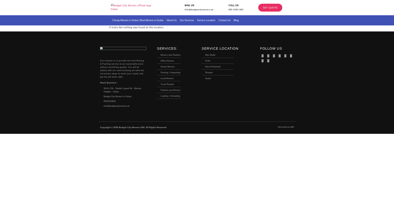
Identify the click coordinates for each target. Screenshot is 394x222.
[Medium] (262, 60)
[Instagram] (268, 60)
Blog (236, 20)
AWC (292, 127)
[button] (282, 20)
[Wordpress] (291, 55)
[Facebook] (262, 55)
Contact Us (224, 20)
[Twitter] (268, 55)
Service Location (206, 20)
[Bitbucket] (273, 55)
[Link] (273, 60)
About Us (172, 20)
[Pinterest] (279, 55)
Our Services (187, 20)
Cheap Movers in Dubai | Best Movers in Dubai (137, 20)
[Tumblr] (285, 55)
